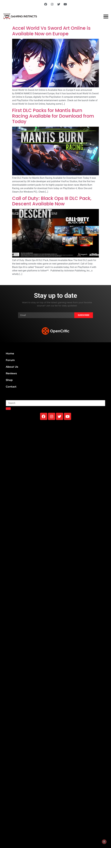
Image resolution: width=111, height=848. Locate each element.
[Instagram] (52, 4)
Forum (10, 360)
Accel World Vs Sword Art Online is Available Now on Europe (51, 31)
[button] (55, 322)
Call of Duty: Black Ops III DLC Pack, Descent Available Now (51, 201)
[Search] (8, 408)
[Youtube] (65, 4)
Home (10, 353)
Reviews (11, 373)
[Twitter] (59, 4)
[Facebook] (46, 4)
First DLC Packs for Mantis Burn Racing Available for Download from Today (53, 116)
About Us (12, 366)
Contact (11, 386)
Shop (9, 380)
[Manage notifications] (104, 841)
